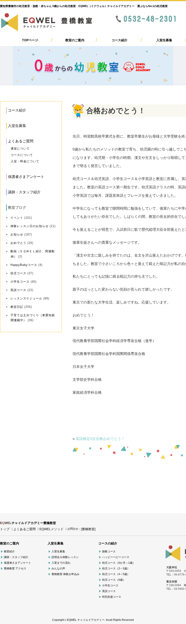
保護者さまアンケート (26, 177)
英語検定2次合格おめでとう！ (100, 439)
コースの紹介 (107, 543)
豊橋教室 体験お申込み (65, 574)
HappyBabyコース (23, 265)
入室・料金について (25, 161)
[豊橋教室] (88, 529)
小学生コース (19, 281)
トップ (5, 529)
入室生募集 (164, 40)
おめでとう (18, 243)
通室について (20, 148)
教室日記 (16, 306)
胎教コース (109, 551)
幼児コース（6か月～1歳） (118, 562)
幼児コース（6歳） (113, 579)
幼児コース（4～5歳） (116, 574)
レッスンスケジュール (26, 298)
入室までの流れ (61, 562)
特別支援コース (111, 596)
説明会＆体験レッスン (65, 557)
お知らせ (16, 234)
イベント (16, 217)
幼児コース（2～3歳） (116, 568)
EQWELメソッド (51, 529)
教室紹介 (9, 551)
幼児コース (18, 273)
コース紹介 (119, 40)
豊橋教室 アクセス (15, 568)
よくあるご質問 (20, 141)
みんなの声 (58, 568)
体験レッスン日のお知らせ (29, 226)
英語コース (18, 290)
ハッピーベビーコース (115, 557)
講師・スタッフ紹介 (24, 192)
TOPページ (30, 40)
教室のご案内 (74, 40)
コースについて (22, 155)
